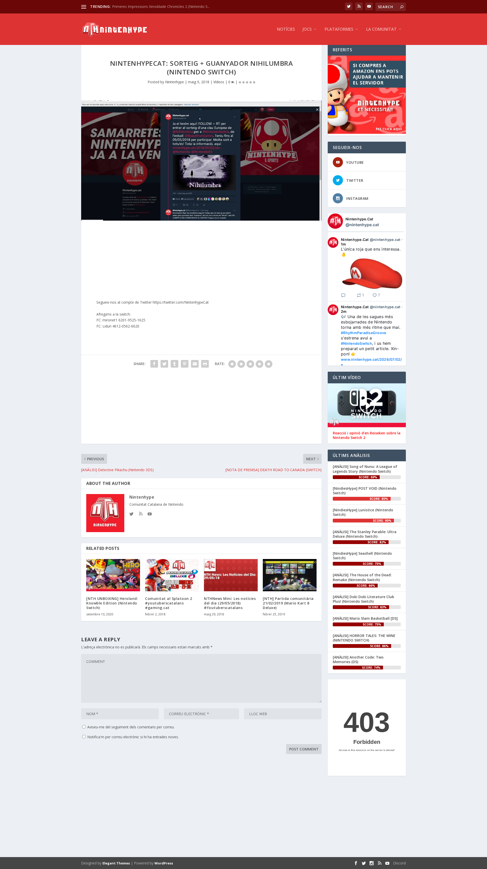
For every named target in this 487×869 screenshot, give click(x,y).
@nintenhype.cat (362, 224)
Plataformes (339, 29)
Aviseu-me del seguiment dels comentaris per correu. (131, 727)
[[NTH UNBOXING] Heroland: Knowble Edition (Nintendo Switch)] (113, 575)
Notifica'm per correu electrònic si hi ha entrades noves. (133, 736)
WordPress (163, 863)
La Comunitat (381, 29)
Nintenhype (174, 81)
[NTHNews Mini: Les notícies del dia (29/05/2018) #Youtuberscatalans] (231, 575)
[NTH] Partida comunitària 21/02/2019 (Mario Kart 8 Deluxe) (288, 603)
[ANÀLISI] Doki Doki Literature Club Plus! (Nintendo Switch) (363, 599)
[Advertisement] (201, 408)
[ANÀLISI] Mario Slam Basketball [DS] (365, 618)
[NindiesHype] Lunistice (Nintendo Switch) (363, 512)
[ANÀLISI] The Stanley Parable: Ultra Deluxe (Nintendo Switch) (364, 534)
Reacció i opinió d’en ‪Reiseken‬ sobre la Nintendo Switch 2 (367, 435)
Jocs (307, 29)
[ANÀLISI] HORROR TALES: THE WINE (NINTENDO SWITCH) (364, 638)
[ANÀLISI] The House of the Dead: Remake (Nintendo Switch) (362, 577)
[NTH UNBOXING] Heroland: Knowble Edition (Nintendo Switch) (112, 603)
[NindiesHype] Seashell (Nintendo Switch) (362, 555)
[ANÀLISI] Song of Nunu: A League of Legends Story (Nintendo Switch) (365, 468)
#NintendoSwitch (356, 343)
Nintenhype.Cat (359, 219)
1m (343, 244)
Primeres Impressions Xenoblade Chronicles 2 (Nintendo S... (161, 6)
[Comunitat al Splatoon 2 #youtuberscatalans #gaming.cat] (172, 575)
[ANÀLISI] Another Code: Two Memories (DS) (358, 659)
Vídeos (218, 81)
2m (344, 311)
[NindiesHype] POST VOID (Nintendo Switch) (364, 490)
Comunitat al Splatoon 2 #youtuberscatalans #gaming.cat (168, 603)
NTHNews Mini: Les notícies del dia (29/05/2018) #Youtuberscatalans (230, 603)
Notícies (286, 29)
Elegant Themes (116, 863)
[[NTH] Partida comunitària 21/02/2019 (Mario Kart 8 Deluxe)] (290, 575)
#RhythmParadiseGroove (363, 333)
